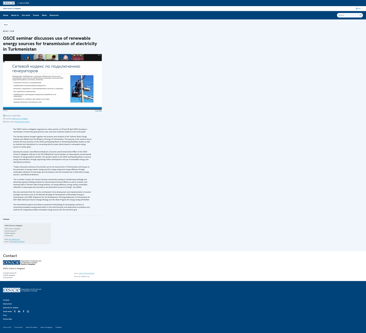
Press (5, 315)
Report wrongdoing (46, 327)
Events (36, 15)
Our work (26, 15)
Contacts (6, 300)
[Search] (360, 15)
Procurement (19, 327)
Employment (7, 304)
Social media (7, 311)
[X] (14, 311)
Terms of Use (7, 327)
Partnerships (7, 319)
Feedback (58, 327)
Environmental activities (22, 122)
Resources (54, 15)
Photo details (98, 110)
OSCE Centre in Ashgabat (12, 9)
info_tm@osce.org (14, 239)
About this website (31, 327)
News (44, 15)
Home (5, 15)
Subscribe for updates (10, 308)
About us (15, 15)
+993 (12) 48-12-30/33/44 (16, 241)
